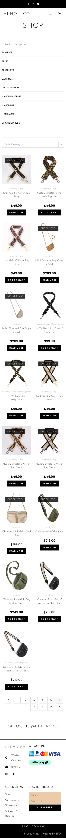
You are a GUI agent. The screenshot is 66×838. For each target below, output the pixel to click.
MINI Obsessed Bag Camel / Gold (49, 262)
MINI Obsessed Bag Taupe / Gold (16, 330)
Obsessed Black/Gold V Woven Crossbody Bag (49, 601)
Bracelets (8, 70)
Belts (5, 61)
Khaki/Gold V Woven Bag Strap (16, 195)
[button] (51, 13)
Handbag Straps (11, 97)
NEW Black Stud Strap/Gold (17, 398)
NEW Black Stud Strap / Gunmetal (49, 330)
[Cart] (59, 13)
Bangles (7, 53)
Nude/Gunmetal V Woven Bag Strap (16, 466)
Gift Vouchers (10, 88)
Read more (16, 212)
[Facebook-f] (28, 4)
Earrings (7, 79)
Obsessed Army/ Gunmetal (49, 531)
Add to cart (49, 212)
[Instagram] (33, 4)
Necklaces (8, 114)
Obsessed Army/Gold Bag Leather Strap (16, 601)
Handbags (8, 105)
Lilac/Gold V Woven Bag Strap (16, 262)
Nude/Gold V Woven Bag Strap (49, 398)
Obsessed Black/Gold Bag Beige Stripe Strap (16, 669)
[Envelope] (37, 4)
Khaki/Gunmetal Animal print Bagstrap (49, 195)
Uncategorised (11, 123)
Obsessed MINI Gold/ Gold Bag (16, 533)
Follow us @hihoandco (33, 726)
